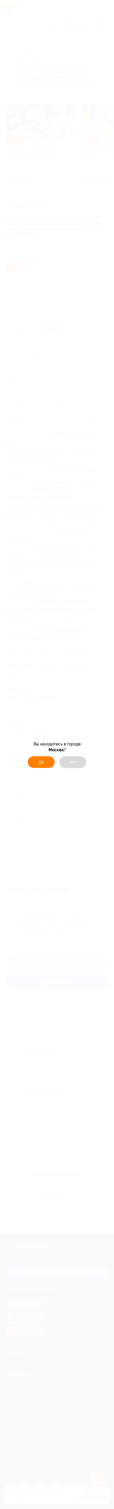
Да (41, 762)
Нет (73, 762)
